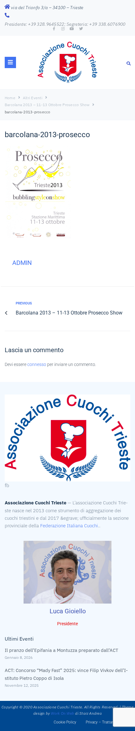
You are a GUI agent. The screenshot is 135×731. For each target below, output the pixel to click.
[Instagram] (63, 29)
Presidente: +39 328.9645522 (34, 24)
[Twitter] (81, 29)
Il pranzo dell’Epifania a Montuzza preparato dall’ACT (61, 650)
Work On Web (62, 713)
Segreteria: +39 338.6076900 (96, 24)
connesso (36, 364)
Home (10, 97)
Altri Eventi (32, 97)
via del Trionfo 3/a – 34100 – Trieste (47, 7)
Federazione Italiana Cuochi (69, 526)
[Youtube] (72, 29)
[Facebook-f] (54, 29)
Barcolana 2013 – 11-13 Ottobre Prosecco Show (47, 104)
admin (22, 262)
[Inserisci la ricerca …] (129, 63)
